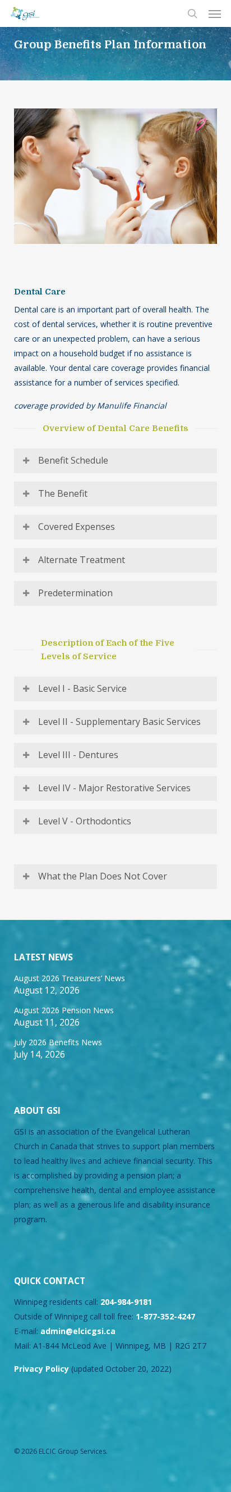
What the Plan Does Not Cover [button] (102, 876)
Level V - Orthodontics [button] (84, 821)
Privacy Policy (41, 1368)
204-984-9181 (126, 1301)
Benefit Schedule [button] (73, 460)
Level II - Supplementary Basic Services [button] (119, 721)
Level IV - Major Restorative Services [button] (114, 788)
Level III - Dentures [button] (78, 755)
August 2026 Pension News (64, 1010)
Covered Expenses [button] (76, 526)
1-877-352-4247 (165, 1316)
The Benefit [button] (62, 493)
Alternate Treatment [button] (81, 560)
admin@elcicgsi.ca (78, 1331)
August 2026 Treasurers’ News (69, 978)
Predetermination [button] (75, 593)
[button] (215, 13)
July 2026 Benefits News (58, 1042)
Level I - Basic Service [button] (82, 688)
